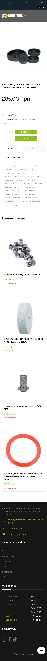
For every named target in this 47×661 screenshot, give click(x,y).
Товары (7, 577)
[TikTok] (15, 640)
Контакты (8, 572)
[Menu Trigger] (41, 650)
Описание (12, 149)
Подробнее (23, 252)
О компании (9, 556)
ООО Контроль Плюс (23, 654)
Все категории (21, 120)
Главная (7, 551)
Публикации (9, 561)
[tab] (12, 148)
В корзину (26, 132)
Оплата (7, 566)
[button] (23, 316)
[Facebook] (9, 640)
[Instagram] (4, 640)
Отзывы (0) (34, 149)
